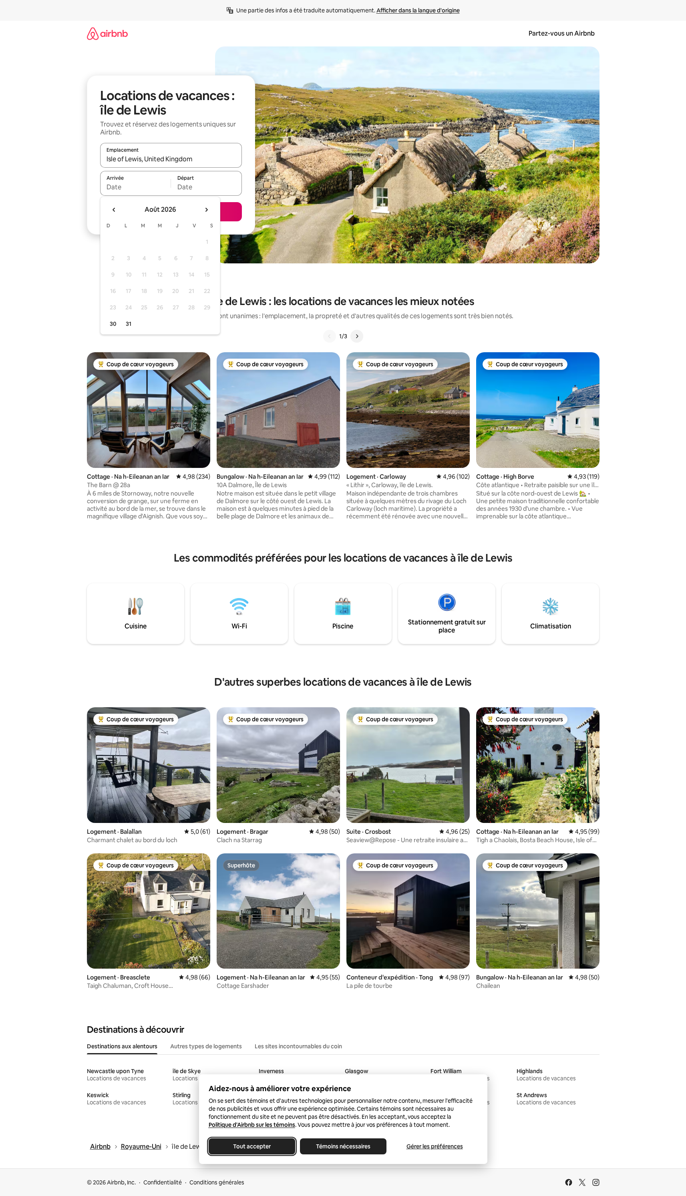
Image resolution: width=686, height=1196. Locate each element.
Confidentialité (162, 1182)
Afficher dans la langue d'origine (418, 10)
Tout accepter (252, 1146)
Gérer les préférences (434, 1146)
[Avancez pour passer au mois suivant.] (206, 209)
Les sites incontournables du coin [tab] (298, 1046)
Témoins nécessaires (343, 1146)
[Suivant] (356, 336)
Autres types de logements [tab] (206, 1046)
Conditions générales (216, 1182)
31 (128, 323)
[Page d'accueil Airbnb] (107, 33)
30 (113, 323)
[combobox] (171, 159)
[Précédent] (329, 336)
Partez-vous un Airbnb (562, 33)
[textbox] (136, 187)
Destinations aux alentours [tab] (122, 1046)
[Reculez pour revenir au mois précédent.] (114, 209)
